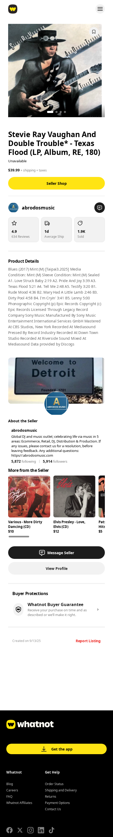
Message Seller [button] (60, 552)
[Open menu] (100, 9)
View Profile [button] (57, 568)
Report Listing (88, 640)
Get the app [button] (62, 749)
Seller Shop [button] (57, 183)
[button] (99, 207)
